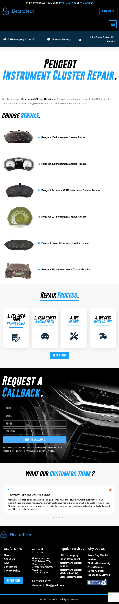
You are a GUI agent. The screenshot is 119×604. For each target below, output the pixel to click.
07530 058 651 (68, 2)
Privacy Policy (12, 570)
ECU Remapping (69, 555)
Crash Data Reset (70, 558)
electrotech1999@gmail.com (48, 585)
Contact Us (10, 566)
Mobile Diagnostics (71, 576)
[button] (113, 24)
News (7, 555)
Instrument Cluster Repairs (71, 564)
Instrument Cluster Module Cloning (71, 571)
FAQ (6, 562)
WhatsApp (85, 2)
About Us (9, 558)
